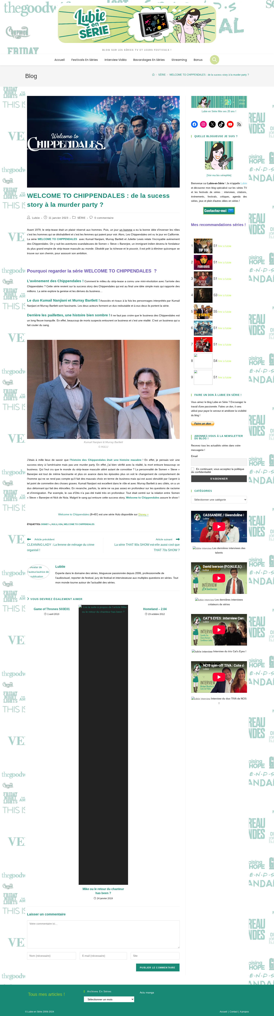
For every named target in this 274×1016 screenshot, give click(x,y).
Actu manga (147, 992)
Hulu (54, 524)
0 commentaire (104, 217)
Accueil (223, 1011)
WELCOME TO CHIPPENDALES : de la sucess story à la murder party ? (209, 74)
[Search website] (214, 59)
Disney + (45, 524)
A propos (244, 1011)
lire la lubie (224, 246)
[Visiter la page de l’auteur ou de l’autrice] (38, 571)
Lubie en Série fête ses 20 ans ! (219, 111)
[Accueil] (153, 74)
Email (194, 456)
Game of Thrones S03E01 (52, 609)
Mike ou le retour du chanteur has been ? (103, 891)
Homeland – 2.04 (155, 609)
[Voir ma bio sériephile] (219, 175)
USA (60, 524)
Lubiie (36, 217)
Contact (233, 1011)
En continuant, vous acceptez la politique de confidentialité (217, 470)
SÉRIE (81, 217)
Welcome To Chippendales (79, 524)
